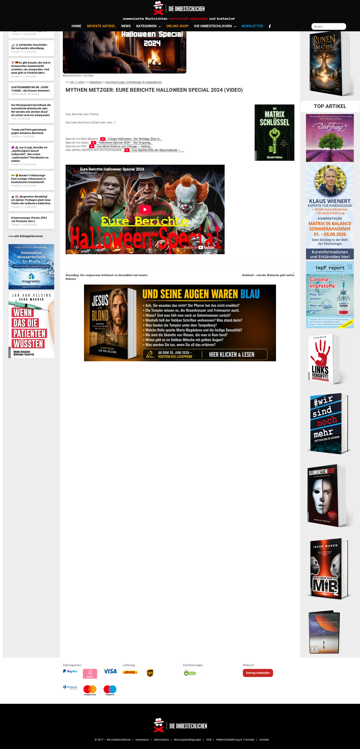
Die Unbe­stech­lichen (213, 26)
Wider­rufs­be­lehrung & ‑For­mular (235, 739)
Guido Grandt (18, 94)
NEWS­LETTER (252, 26)
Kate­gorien (146, 26)
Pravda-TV (16, 34)
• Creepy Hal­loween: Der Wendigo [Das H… (134, 138)
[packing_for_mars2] (330, 630)
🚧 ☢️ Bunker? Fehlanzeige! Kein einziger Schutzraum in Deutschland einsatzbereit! (28, 179)
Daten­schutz (161, 739)
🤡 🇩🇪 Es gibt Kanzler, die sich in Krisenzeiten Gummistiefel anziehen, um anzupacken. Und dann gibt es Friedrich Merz (30, 67)
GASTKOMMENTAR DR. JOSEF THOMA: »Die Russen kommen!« (30, 89)
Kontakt (264, 739)
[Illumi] (330, 496)
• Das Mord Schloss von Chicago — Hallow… (123, 146)
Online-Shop (177, 26)
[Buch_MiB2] (330, 568)
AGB (209, 739)
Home (76, 26)
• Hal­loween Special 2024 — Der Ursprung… (124, 142)
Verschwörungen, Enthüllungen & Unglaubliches (133, 82)
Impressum (142, 739)
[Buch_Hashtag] (330, 423)
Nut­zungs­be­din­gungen (187, 739)
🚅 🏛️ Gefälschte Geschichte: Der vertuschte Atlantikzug (29, 46)
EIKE (13, 118)
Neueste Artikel (101, 26)
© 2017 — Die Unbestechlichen (113, 739)
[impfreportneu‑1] (330, 294)
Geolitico (16, 136)
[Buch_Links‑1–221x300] (326, 358)
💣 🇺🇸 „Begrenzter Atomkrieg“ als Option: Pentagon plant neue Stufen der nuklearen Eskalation (31, 200)
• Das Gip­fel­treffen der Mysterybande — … (157, 150)
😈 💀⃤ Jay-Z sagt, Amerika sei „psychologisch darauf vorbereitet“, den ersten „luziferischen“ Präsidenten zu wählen (29, 154)
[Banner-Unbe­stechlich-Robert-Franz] (330, 138)
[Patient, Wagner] (31, 324)
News (126, 26)
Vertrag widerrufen (258, 673)
